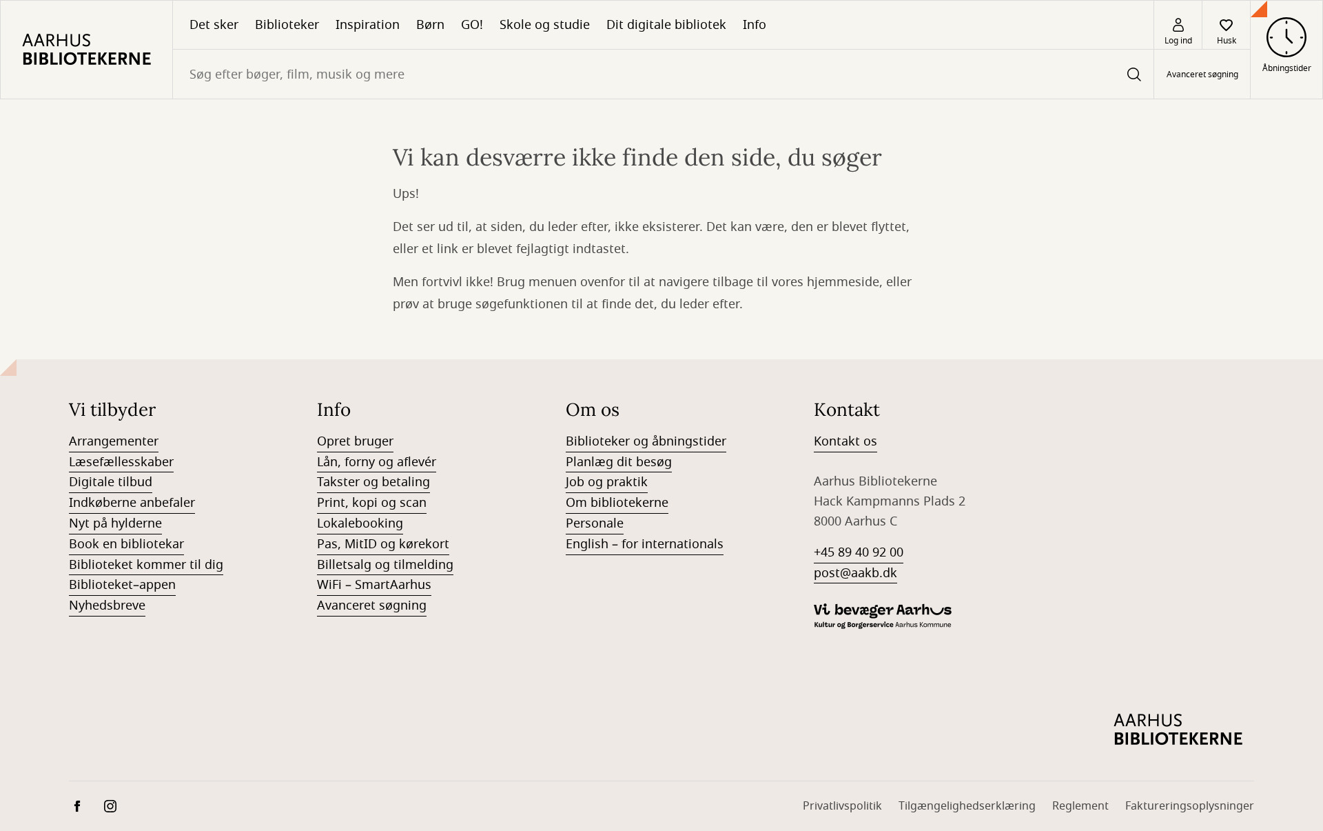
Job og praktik (607, 482)
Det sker (213, 25)
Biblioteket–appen (122, 585)
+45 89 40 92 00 (858, 552)
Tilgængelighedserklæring (967, 806)
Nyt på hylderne (115, 523)
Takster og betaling (373, 482)
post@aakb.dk (855, 573)
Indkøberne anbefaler (132, 503)
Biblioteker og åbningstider (646, 441)
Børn (430, 25)
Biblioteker (287, 25)
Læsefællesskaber (121, 462)
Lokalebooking (360, 523)
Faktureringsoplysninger (1189, 806)
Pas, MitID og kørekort (383, 544)
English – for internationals (645, 544)
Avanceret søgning (1202, 74)
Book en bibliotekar (126, 544)
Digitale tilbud (110, 482)
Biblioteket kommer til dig (146, 565)
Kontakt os (845, 441)
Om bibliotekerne (617, 503)
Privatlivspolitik (842, 806)
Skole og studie (545, 25)
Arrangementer (113, 441)
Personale (595, 523)
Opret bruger (355, 441)
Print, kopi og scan (372, 503)
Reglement (1080, 806)
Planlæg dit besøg (619, 462)
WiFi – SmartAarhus (374, 585)
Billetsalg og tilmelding (385, 565)
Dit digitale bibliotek (666, 25)
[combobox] (663, 74)
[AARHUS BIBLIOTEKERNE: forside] (86, 50)
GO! (472, 25)
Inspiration (368, 25)
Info (754, 25)
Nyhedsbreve (107, 605)
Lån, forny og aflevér (376, 462)
